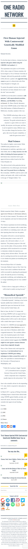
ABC (4, 412)
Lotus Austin (16, 519)
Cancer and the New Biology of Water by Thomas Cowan (14, 469)
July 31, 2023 (14, 480)
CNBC (5, 409)
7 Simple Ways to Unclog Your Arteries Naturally (14, 478)
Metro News (4, 423)
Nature (5, 419)
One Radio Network (14, 10)
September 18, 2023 (14, 463)
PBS (4, 416)
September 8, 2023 (14, 472)
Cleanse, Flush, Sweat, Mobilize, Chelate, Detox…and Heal (14, 460)
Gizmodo (4, 103)
